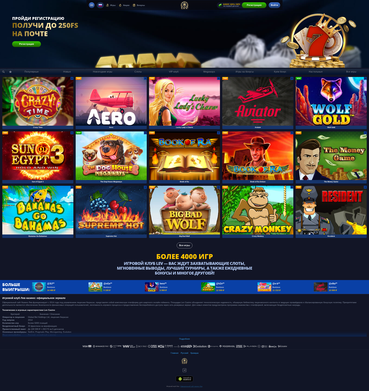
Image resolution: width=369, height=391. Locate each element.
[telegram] (184, 370)
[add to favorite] (71, 78)
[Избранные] (10, 72)
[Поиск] (3, 72)
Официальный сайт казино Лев (191, 386)
